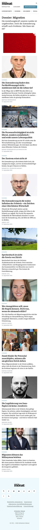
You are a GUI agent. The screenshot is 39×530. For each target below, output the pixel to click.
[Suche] (36, 3)
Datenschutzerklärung (14, 506)
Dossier (4, 80)
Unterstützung (28, 506)
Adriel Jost (5, 222)
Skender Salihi (7, 422)
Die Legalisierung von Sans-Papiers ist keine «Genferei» (15, 404)
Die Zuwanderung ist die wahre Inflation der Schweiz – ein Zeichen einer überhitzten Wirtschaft (18, 203)
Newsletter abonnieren (15, 502)
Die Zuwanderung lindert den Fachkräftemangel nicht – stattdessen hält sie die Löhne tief (17, 85)
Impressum (28, 502)
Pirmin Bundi (6, 469)
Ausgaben (16, 6)
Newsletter (6, 6)
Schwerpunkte (7, 11)
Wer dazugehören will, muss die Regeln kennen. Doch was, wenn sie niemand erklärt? (15, 309)
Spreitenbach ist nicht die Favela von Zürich (12, 256)
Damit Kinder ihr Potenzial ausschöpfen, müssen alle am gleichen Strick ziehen (14, 358)
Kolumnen (26, 11)
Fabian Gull (6, 273)
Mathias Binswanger (9, 100)
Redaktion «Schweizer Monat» (12, 168)
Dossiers (17, 11)
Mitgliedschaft (30, 6)
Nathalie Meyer (7, 371)
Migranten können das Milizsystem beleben (12, 456)
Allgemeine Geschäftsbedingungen (20, 504)
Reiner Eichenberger (9, 149)
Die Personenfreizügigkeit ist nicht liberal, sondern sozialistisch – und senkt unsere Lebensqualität (18, 135)
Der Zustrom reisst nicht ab (14, 158)
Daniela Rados (7, 323)
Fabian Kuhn (22, 149)
